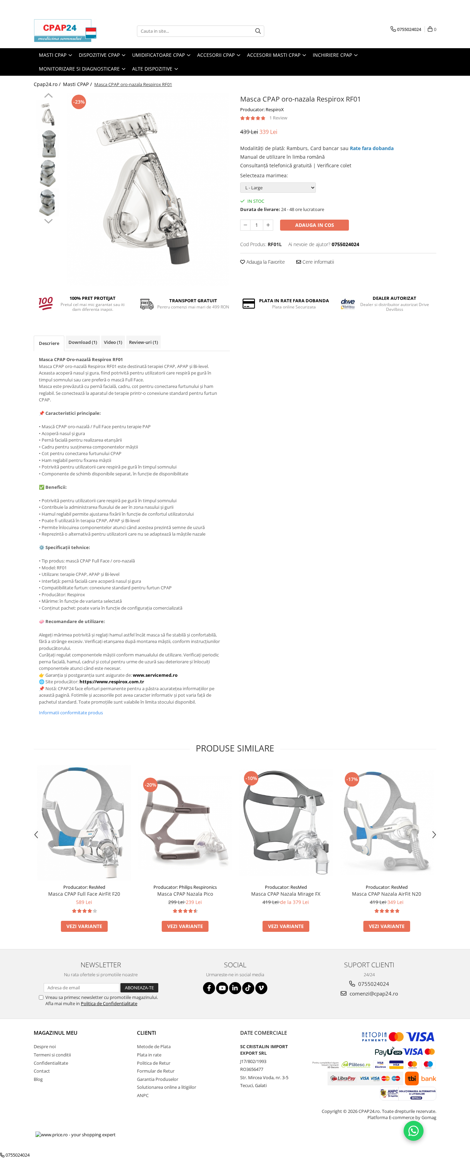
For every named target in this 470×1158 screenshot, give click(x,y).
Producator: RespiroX (262, 109)
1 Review (278, 118)
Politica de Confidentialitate (109, 1003)
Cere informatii (317, 262)
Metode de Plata (154, 1046)
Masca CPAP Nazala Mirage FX (285, 894)
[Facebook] (209, 988)
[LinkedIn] (235, 988)
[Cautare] (258, 31)
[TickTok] (248, 988)
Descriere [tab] (49, 343)
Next (48, 220)
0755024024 (373, 983)
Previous (48, 96)
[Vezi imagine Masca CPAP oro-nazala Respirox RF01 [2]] (48, 173)
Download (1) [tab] (82, 342)
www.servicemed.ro (155, 675)
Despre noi (45, 1046)
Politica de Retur (153, 1063)
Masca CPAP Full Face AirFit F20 (84, 894)
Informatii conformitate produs (71, 712)
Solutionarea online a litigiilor (166, 1087)
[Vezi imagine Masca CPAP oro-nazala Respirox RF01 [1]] (48, 143)
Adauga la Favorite (265, 262)
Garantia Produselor (157, 1079)
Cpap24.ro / (48, 84)
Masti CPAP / (78, 84)
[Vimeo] (261, 988)
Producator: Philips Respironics (185, 887)
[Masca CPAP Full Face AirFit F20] (84, 823)
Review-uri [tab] (143, 342)
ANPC (143, 1095)
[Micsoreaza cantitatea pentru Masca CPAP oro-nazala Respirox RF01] (245, 225)
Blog (38, 1079)
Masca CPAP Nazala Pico (185, 894)
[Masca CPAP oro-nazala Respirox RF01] (148, 189)
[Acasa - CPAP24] (68, 31)
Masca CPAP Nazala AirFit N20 (386, 894)
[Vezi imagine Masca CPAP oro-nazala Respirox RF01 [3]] (48, 202)
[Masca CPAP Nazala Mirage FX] (286, 822)
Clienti (146, 1032)
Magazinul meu (55, 1032)
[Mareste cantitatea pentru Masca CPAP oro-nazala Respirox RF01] (268, 225)
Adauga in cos (314, 225)
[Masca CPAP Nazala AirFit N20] (387, 822)
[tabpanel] (148, 189)
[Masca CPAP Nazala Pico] (185, 823)
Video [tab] (113, 342)
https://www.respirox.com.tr (111, 681)
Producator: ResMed (84, 887)
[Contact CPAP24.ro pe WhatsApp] (414, 1131)
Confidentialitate (51, 1063)
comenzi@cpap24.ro (373, 993)
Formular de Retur (155, 1071)
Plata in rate (149, 1055)
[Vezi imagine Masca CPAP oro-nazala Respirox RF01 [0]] (48, 114)
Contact (42, 1071)
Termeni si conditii (52, 1055)
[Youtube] (222, 988)
